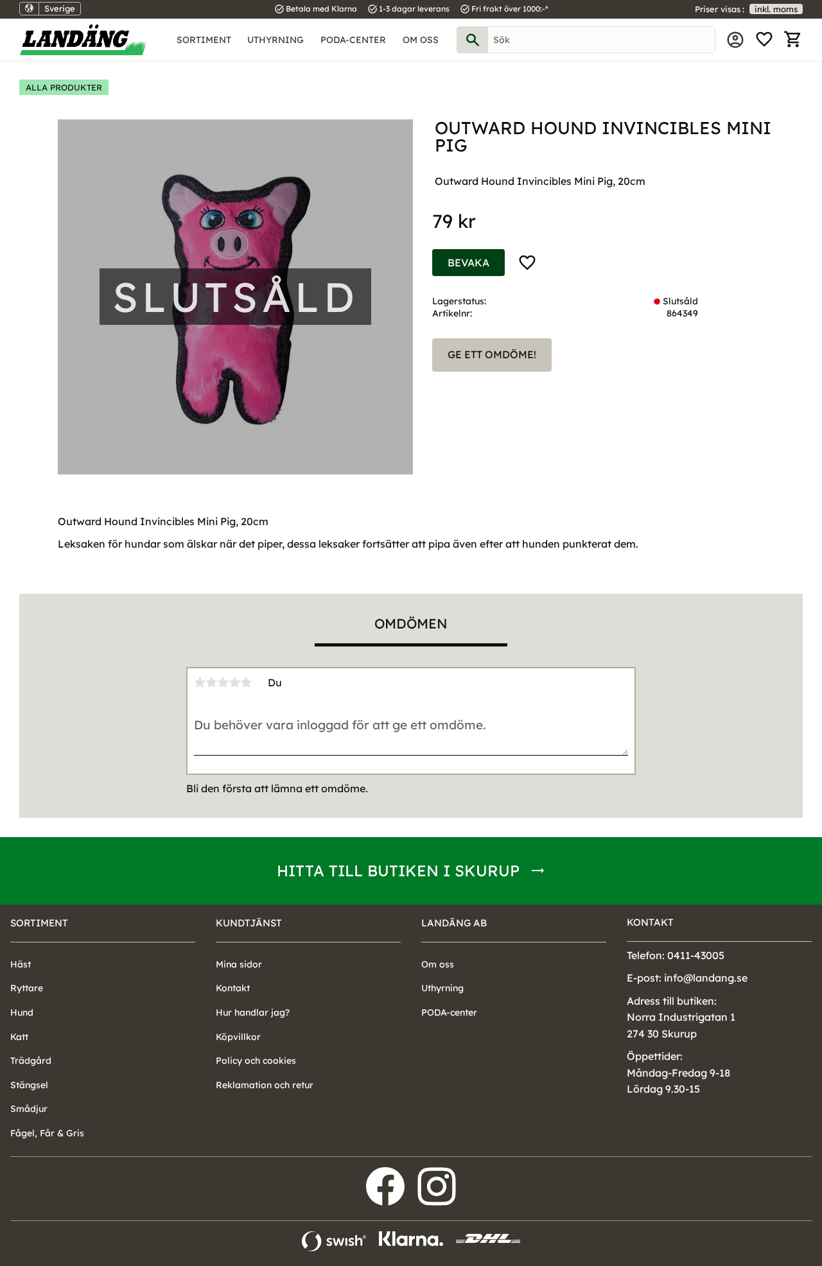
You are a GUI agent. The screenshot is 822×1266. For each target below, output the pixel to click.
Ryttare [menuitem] (26, 988)
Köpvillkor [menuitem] (238, 1037)
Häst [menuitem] (20, 964)
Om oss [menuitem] (421, 40)
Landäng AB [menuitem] (454, 923)
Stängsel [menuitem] (29, 1085)
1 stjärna (200, 682)
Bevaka (468, 262)
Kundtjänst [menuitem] (249, 923)
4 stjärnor (234, 682)
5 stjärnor (246, 682)
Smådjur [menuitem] (29, 1108)
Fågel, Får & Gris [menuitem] (47, 1133)
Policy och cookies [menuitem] (256, 1060)
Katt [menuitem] (19, 1037)
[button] (764, 40)
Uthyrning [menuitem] (275, 40)
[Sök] (472, 40)
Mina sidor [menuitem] (735, 39)
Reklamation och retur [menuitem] (264, 1085)
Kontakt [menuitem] (233, 988)
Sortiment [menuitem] (204, 40)
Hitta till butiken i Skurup (398, 870)
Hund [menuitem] (21, 1012)
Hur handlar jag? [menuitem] (253, 1012)
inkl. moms (776, 9)
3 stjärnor (223, 682)
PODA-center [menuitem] (353, 40)
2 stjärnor (211, 682)
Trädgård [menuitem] (30, 1060)
